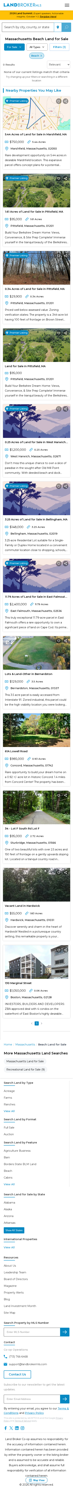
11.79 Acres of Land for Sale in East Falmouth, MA (36, 597)
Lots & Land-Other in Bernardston (28, 674)
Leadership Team (15, 1272)
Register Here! (48, 16)
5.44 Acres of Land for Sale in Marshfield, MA (36, 134)
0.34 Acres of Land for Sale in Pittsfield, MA (35, 289)
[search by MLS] (64, 1332)
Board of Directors (16, 1279)
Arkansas (9, 1222)
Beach (8, 1171)
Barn (7, 1157)
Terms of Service (23, 1421)
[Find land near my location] (58, 27)
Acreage (9, 1091)
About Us (10, 1265)
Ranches (9, 1104)
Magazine (10, 1286)
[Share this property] (65, 101)
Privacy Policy (34, 1413)
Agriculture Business (17, 1150)
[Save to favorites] (59, 101)
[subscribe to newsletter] (64, 1399)
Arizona (8, 1216)
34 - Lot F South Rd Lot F (22, 828)
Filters (59, 47)
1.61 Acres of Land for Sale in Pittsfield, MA (34, 211)
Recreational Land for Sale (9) (25, 1069)
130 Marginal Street (18, 983)
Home (8, 1044)
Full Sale (9, 1127)
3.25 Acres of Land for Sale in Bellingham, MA (36, 519)
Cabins (8, 1177)
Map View (39, 1480)
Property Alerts (14, 1292)
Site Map (9, 1312)
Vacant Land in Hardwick (22, 906)
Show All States (14, 1230)
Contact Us (17, 1374)
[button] (32, 1023)
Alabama (9, 1202)
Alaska (8, 1209)
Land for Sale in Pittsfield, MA (25, 366)
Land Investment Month (20, 1306)
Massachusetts (25, 1044)
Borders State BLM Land (20, 1164)
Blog (7, 1299)
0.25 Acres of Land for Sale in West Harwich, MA (35, 443)
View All (9, 1111)
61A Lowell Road (16, 751)
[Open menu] (67, 5)
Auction (9, 1134)
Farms (8, 1097)
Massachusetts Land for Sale (25, 1061)
